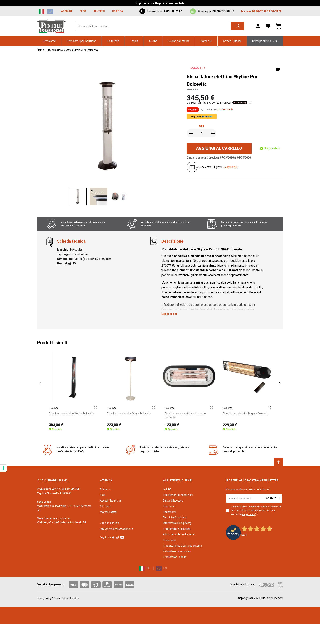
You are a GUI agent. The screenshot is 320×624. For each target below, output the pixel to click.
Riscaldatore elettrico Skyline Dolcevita (71, 413)
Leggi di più (169, 314)
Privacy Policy (44, 598)
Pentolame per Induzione (81, 41)
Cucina (153, 41)
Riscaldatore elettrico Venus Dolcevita (129, 413)
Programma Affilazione (176, 528)
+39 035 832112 (109, 523)
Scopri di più (231, 167)
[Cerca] (237, 26)
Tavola (134, 41)
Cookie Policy (61, 598)
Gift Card (105, 506)
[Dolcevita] (198, 68)
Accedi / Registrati (110, 500)
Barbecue (206, 41)
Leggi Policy (248, 514)
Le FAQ (167, 489)
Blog (102, 494)
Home (40, 49)
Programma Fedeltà (174, 557)
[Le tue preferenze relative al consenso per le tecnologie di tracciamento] (3, 468)
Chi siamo (105, 489)
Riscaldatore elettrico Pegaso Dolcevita (245, 413)
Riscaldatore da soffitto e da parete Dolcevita (185, 415)
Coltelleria (113, 41)
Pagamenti (169, 511)
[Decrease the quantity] (191, 133)
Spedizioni (169, 506)
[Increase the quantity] (213, 133)
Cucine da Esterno (178, 41)
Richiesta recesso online (177, 551)
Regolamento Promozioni (178, 494)
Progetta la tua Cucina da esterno (182, 545)
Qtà (201, 126)
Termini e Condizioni (175, 517)
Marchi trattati (108, 511)
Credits (74, 598)
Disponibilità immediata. (170, 3)
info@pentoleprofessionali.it (116, 528)
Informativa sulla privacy (177, 523)
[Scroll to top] (278, 462)
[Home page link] (51, 26)
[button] (161, 126)
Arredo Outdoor (232, 41)
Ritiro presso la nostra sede (179, 534)
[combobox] (159, 26)
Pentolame (49, 41)
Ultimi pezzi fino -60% (264, 41)
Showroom (169, 540)
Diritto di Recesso (173, 500)
